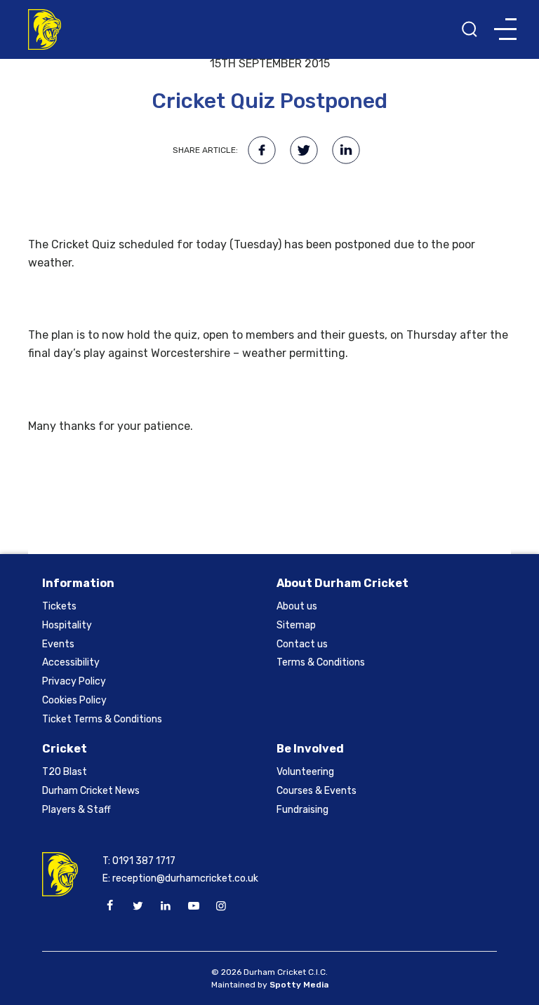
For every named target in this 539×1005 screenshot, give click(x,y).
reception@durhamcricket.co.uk (185, 878)
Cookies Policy (74, 700)
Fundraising (302, 810)
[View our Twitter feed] (137, 906)
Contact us (302, 644)
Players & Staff (76, 810)
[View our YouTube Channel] (193, 906)
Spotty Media (299, 985)
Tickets (59, 606)
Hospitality (67, 625)
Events (58, 644)
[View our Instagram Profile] (221, 906)
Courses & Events (317, 791)
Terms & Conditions (321, 662)
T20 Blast (64, 772)
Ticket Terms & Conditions (102, 719)
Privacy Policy (74, 681)
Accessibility (71, 662)
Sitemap (296, 625)
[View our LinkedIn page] (165, 906)
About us (297, 606)
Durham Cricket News (91, 791)
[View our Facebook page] (110, 906)
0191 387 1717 (143, 861)
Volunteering (305, 772)
